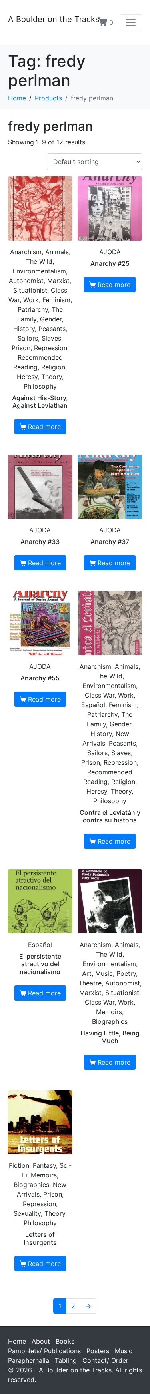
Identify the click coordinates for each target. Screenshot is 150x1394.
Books (65, 1341)
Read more (44, 427)
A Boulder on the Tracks (53, 19)
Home (17, 1341)
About (41, 1341)
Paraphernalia (28, 1360)
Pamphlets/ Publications (44, 1351)
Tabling (66, 1360)
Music (123, 1351)
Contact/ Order (105, 1360)
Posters (97, 1351)
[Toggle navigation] (131, 22)
